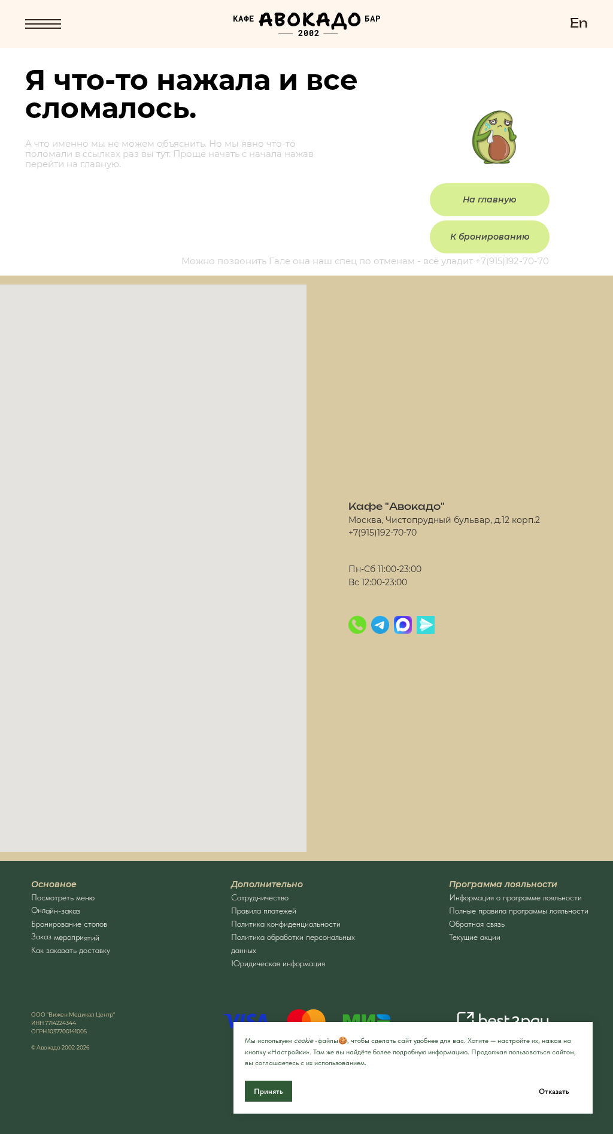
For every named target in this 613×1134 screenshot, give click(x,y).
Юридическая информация (278, 963)
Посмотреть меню (63, 897)
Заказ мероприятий (65, 937)
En (579, 24)
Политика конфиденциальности (286, 924)
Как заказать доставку (70, 950)
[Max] (403, 625)
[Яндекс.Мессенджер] (426, 625)
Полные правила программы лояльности (518, 910)
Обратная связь (477, 924)
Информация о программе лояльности (515, 897)
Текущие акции (474, 937)
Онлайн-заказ (55, 910)
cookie (303, 1040)
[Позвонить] (357, 625)
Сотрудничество (260, 897)
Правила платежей (263, 910)
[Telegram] (380, 625)
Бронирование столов (69, 924)
